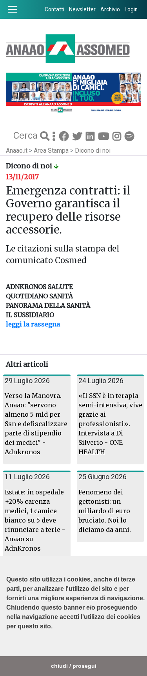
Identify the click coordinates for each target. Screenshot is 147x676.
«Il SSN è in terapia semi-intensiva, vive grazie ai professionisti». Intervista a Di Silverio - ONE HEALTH (110, 424)
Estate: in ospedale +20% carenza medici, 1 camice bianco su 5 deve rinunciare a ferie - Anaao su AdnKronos (35, 520)
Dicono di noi (93, 150)
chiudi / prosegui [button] (73, 666)
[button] (7, 646)
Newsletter (82, 9)
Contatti (54, 9)
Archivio (110, 9)
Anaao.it (16, 150)
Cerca (26, 135)
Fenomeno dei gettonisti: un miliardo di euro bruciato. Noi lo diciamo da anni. (104, 510)
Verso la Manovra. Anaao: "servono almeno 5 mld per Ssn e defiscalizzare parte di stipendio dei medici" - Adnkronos (36, 424)
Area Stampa (52, 150)
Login (131, 9)
